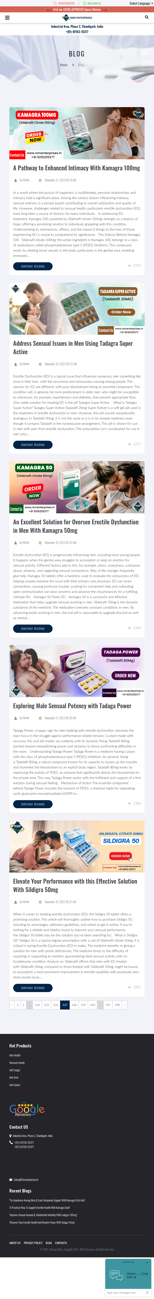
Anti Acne (13, 1077)
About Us (14, 1243)
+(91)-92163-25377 (77, 31)
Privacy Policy (33, 1243)
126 (55, 1005)
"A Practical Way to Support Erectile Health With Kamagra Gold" (39, 1207)
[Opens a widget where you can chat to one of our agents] (128, 1277)
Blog (49, 1243)
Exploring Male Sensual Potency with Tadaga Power (72, 705)
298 (117, 1005)
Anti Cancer (14, 1085)
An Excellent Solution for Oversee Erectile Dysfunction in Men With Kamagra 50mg (76, 525)
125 (46, 1005)
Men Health (14, 1055)
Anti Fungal (14, 1070)
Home (64, 64)
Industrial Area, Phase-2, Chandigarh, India (77, 26)
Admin (26, 180)
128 (74, 1005)
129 (83, 1005)
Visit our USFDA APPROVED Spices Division (77, 9)
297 (108, 1005)
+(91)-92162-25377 (24, 1142)
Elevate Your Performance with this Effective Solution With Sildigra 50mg (75, 885)
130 (92, 1005)
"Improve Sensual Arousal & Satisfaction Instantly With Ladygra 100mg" (43, 1215)
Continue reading (33, 266)
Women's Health (17, 1063)
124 (37, 1005)
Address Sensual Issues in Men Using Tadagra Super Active (73, 347)
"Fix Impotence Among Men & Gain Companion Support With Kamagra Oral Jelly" (47, 1200)
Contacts (61, 1243)
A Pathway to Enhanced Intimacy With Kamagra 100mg (76, 167)
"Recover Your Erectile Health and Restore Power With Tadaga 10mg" (42, 1222)
